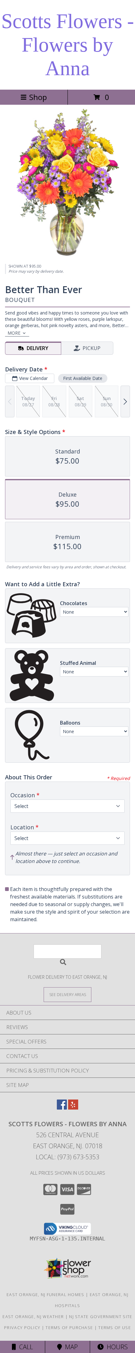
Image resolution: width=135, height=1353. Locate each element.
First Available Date (82, 378)
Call (24, 1347)
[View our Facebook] (62, 1107)
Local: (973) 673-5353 (67, 1157)
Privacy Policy (22, 1327)
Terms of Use (114, 1327)
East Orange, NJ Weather (33, 1316)
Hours (116, 1347)
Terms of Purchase (69, 1327)
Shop (38, 97)
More (14, 333)
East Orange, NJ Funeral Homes (45, 1294)
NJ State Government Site (100, 1316)
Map (70, 1347)
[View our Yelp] (73, 1107)
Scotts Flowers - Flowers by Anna (67, 45)
